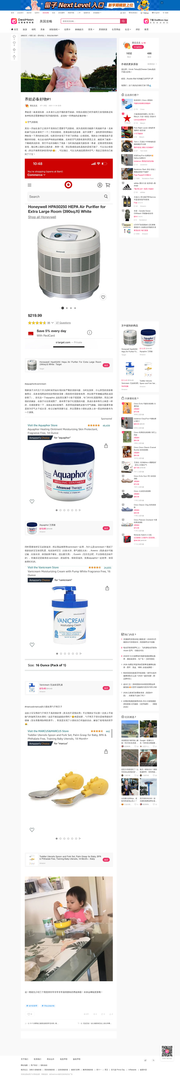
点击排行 (20, 12)
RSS (153, 1060)
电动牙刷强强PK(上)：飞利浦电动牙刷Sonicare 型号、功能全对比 (140, 649)
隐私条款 (44, 1065)
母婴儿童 (32, 35)
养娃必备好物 (49, 1005)
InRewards (132, 1069)
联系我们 (134, 12)
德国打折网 (75, 1069)
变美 (90, 29)
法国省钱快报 (63, 1069)
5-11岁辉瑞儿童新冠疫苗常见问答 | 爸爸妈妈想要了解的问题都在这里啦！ (56, 1023)
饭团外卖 (87, 12)
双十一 (99, 1069)
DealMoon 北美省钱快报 (22, 20)
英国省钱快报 (49, 1069)
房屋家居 (103, 29)
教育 (146, 29)
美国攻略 (46, 12)
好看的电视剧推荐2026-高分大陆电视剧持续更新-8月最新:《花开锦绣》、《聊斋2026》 (140, 704)
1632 (129, 53)
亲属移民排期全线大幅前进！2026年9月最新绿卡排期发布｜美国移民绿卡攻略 (139, 640)
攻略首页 (24, 35)
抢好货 (29, 12)
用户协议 (34, 1065)
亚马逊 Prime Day (118, 1069)
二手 (79, 12)
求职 (138, 29)
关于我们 (24, 1059)
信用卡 (37, 12)
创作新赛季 (33, 1005)
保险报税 (53, 29)
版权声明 (76, 1059)
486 (149, 53)
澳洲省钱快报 (88, 1069)
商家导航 (71, 12)
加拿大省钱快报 (35, 1069)
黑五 (106, 1069)
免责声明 (63, 1059)
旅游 (25, 29)
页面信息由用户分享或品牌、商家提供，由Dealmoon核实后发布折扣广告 (47, 1074)
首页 (12, 12)
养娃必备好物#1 (52, 35)
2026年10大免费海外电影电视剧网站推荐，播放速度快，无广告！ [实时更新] (139, 657)
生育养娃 (116, 29)
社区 (53, 12)
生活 (127, 29)
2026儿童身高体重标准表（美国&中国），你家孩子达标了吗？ (138, 694)
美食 (42, 29)
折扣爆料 (61, 12)
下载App (146, 13)
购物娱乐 (79, 29)
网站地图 (24, 1065)
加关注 (139, 47)
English (157, 12)
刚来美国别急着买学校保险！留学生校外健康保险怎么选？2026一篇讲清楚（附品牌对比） (140, 675)
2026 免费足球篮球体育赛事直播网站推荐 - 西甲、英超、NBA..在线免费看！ (139, 666)
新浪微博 (145, 1060)
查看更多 (151, 64)
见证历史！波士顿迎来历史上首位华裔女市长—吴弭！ (102, 1023)
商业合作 (50, 1059)
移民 (34, 29)
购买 (106, 365)
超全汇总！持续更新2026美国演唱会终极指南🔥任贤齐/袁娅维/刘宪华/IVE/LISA (140, 685)
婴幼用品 (41, 35)
